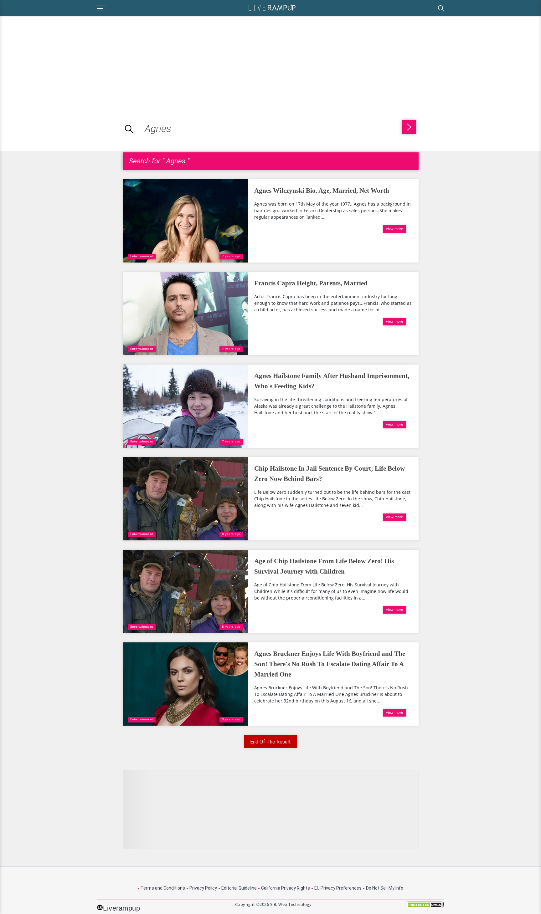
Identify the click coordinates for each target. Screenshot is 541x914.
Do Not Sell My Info (384, 888)
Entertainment (141, 256)
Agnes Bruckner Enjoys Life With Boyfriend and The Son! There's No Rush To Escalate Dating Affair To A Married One (329, 664)
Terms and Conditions (163, 888)
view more (394, 228)
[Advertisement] (52, 60)
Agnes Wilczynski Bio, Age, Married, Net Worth (321, 190)
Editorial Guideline (239, 888)
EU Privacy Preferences (338, 888)
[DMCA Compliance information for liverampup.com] (425, 906)
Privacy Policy (203, 888)
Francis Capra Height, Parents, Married (311, 283)
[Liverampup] (272, 7)
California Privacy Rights (285, 888)
